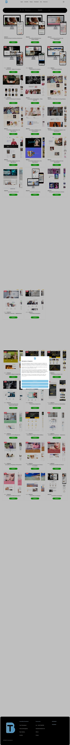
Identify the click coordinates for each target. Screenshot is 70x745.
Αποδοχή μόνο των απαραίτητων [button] (35, 383)
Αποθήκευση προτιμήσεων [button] (35, 386)
